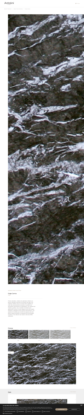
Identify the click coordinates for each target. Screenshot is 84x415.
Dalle (9, 392)
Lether (39, 340)
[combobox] (81, 405)
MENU (78, 3)
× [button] (82, 405)
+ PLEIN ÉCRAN (73, 327)
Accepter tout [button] (61, 409)
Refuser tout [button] (74, 409)
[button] (28, 413)
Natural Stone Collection (18, 8)
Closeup (10, 328)
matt (60, 340)
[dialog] (42, 409)
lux (18, 340)
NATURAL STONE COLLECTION (14, 290)
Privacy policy (30, 409)
